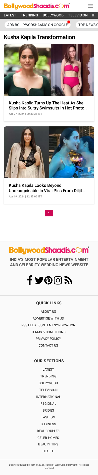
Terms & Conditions (48, 332)
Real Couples (48, 431)
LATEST (10, 15)
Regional (48, 403)
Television (48, 390)
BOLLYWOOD (53, 15)
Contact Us (48, 345)
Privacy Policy (48, 339)
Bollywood (48, 383)
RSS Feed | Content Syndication (48, 325)
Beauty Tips (48, 444)
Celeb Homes (48, 438)
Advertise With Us (48, 318)
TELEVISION (78, 15)
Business (48, 424)
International (48, 397)
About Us (48, 311)
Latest (48, 369)
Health (48, 451)
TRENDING (29, 15)
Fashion (48, 417)
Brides (48, 410)
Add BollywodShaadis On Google (37, 25)
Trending (48, 376)
